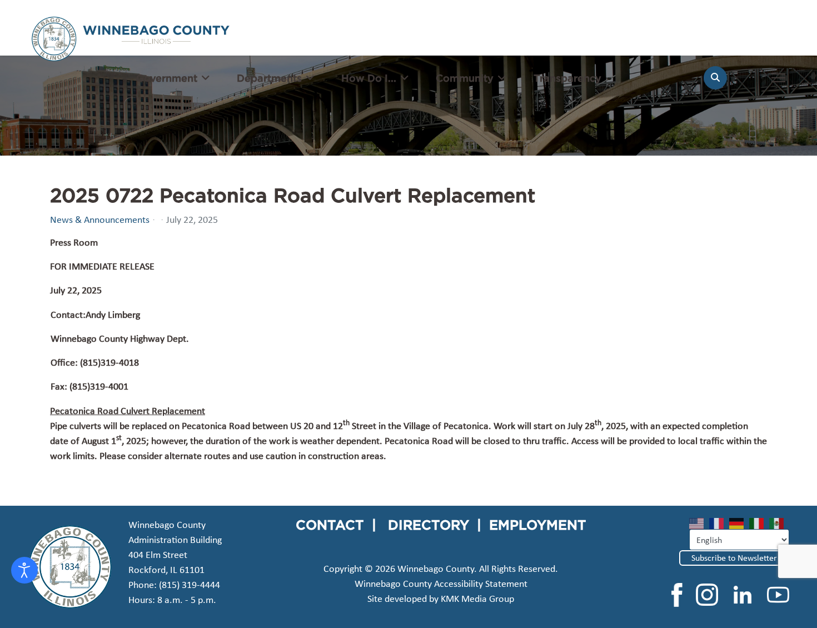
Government (166, 77)
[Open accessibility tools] (24, 570)
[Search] (715, 77)
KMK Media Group (477, 598)
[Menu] (778, 83)
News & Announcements (100, 219)
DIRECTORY (428, 524)
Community (465, 77)
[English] (699, 522)
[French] (719, 522)
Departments (269, 77)
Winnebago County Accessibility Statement (441, 583)
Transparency (567, 77)
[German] (739, 522)
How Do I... (368, 77)
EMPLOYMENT (537, 524)
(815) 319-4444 (189, 585)
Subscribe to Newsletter (734, 557)
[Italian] (759, 522)
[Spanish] (779, 522)
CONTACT (330, 524)
